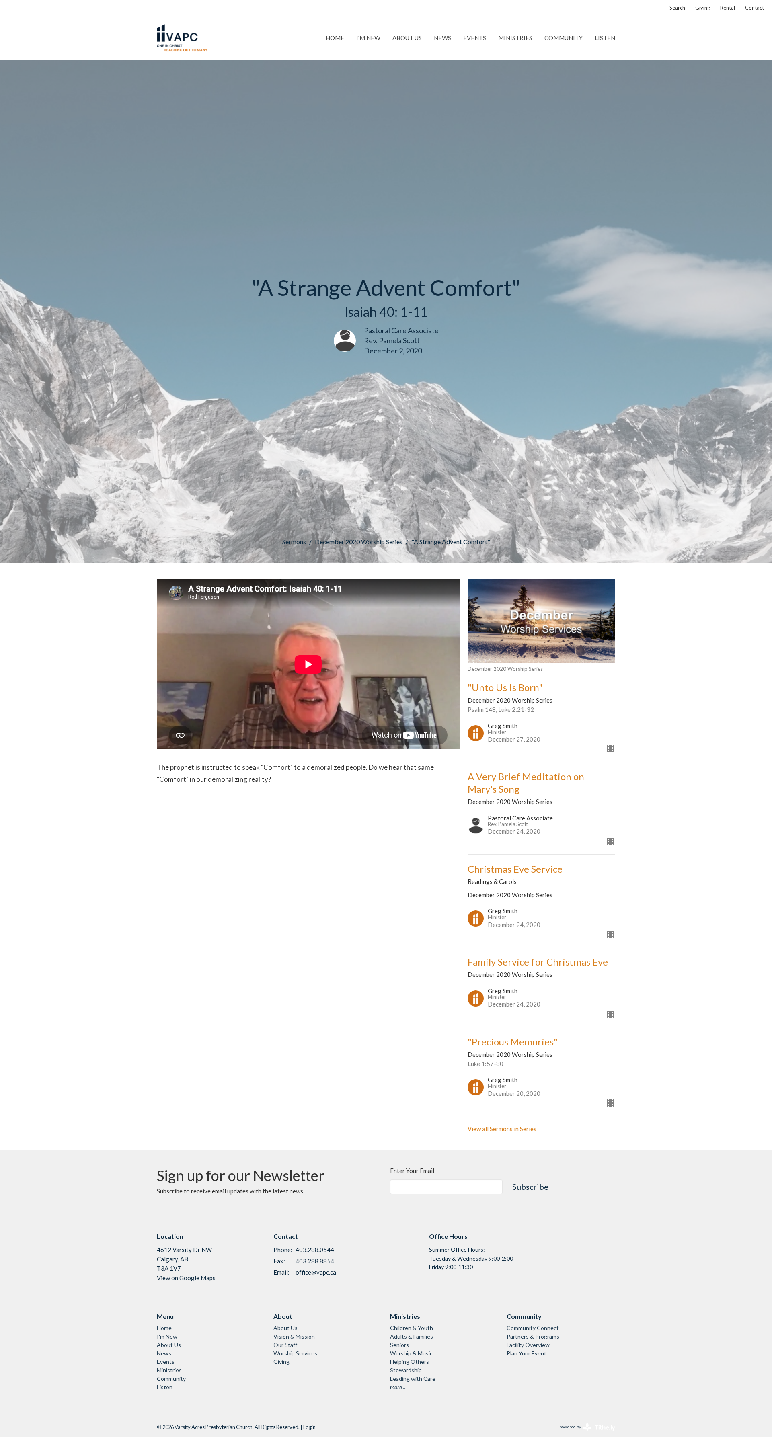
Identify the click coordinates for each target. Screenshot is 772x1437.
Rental (727, 7)
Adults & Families (411, 1336)
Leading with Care (412, 1378)
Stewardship (406, 1370)
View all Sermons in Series (502, 1128)
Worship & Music (411, 1353)
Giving (702, 7)
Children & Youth (411, 1327)
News (442, 37)
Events (474, 37)
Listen (605, 37)
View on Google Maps (186, 1277)
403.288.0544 (315, 1249)
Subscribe (530, 1186)
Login (309, 1427)
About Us (407, 37)
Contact (754, 7)
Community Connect (533, 1327)
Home (335, 37)
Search (677, 7)
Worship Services (295, 1353)
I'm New (368, 37)
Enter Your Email (412, 1170)
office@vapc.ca (316, 1272)
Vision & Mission (294, 1336)
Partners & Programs (533, 1336)
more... (397, 1387)
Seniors (399, 1344)
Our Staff (285, 1344)
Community (563, 37)
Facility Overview (528, 1344)
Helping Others (409, 1361)
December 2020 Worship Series (358, 541)
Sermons (294, 541)
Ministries (515, 37)
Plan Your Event (526, 1353)
